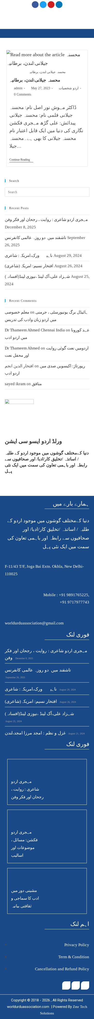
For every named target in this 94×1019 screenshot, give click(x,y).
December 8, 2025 (24, 658)
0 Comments (22, 94)
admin (18, 88)
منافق (37, 384)
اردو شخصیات (69, 88)
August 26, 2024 (67, 702)
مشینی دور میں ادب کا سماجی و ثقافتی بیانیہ (25, 898)
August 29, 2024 (67, 689)
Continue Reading (21, 159)
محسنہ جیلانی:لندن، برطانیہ (34, 80)
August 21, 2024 (76, 733)
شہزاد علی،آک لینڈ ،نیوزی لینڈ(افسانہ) (37, 276)
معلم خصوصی (17, 312)
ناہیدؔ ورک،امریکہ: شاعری (29, 255)
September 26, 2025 (15, 677)
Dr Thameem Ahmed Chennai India (35, 330)
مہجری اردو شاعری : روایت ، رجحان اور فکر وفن (46, 219)
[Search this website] (47, 191)
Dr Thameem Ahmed (22, 348)
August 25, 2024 (13, 721)
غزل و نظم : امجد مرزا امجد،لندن (35, 733)
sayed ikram (15, 384)
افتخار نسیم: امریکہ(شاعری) (29, 266)
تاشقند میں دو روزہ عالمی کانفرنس (35, 237)
